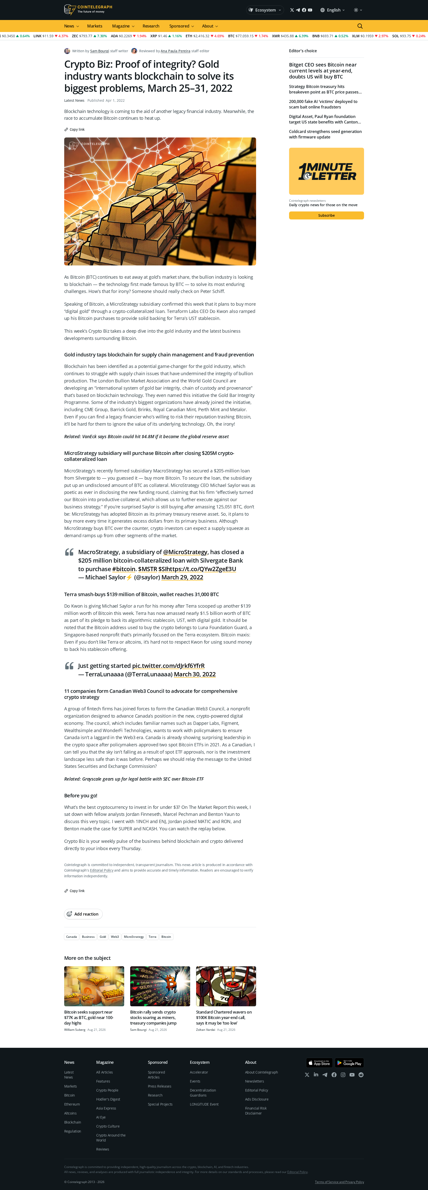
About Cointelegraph (261, 1072)
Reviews (102, 1149)
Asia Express (106, 1108)
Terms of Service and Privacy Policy (339, 1182)
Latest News (74, 100)
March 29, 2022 (182, 577)
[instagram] (343, 1076)
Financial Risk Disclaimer (256, 1111)
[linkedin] (316, 1076)
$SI (162, 569)
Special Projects (160, 1104)
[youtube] (352, 1076)
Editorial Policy (101, 870)
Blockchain (72, 1122)
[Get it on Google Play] (349, 1063)
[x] (307, 1076)
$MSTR (147, 569)
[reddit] (361, 1076)
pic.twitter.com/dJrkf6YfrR (168, 665)
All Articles (104, 1072)
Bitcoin (69, 1095)
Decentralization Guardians (203, 1093)
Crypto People (107, 1090)
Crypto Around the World (111, 1138)
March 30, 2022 (195, 674)
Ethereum (72, 1104)
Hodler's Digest (108, 1099)
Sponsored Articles (156, 1075)
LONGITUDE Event (204, 1104)
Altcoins (70, 1113)
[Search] (360, 26)
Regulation (72, 1131)
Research (151, 26)
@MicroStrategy (185, 552)
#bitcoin (123, 569)
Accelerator (199, 1072)
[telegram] (325, 1076)
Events (195, 1081)
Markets (94, 26)
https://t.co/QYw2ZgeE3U (201, 569)
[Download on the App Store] (319, 1063)
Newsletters (254, 1081)
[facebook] (334, 1076)
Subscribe (326, 215)
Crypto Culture (107, 1126)
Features (103, 1081)
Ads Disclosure (257, 1099)
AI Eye (101, 1117)
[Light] (358, 9)
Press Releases (159, 1086)
